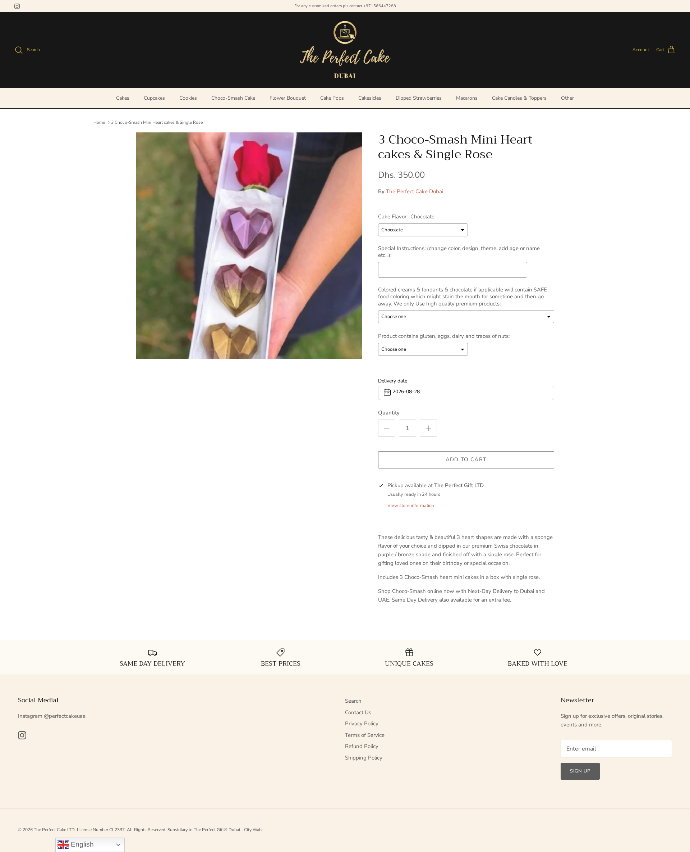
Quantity (389, 412)
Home (99, 122)
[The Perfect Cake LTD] (345, 49)
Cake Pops (332, 98)
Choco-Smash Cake (233, 98)
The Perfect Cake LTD (54, 830)
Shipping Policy (363, 757)
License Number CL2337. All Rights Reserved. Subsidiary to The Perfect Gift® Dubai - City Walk (170, 830)
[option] (249, 245)
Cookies (188, 98)
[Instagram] (17, 6)
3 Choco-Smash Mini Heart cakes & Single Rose (157, 122)
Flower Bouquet (288, 98)
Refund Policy (361, 746)
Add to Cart (466, 459)
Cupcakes (154, 98)
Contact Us (358, 712)
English (81, 844)
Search (353, 700)
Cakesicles (369, 98)
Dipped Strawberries (419, 98)
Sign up (580, 771)
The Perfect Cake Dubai (414, 191)
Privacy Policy (361, 723)
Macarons (467, 98)
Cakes (122, 98)
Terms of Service (365, 735)
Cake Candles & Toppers (519, 98)
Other (567, 98)
